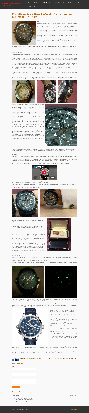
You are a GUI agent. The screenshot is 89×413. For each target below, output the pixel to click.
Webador (75, 409)
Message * (14, 377)
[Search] (41, 6)
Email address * (15, 372)
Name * (13, 366)
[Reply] (75, 395)
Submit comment (16, 386)
